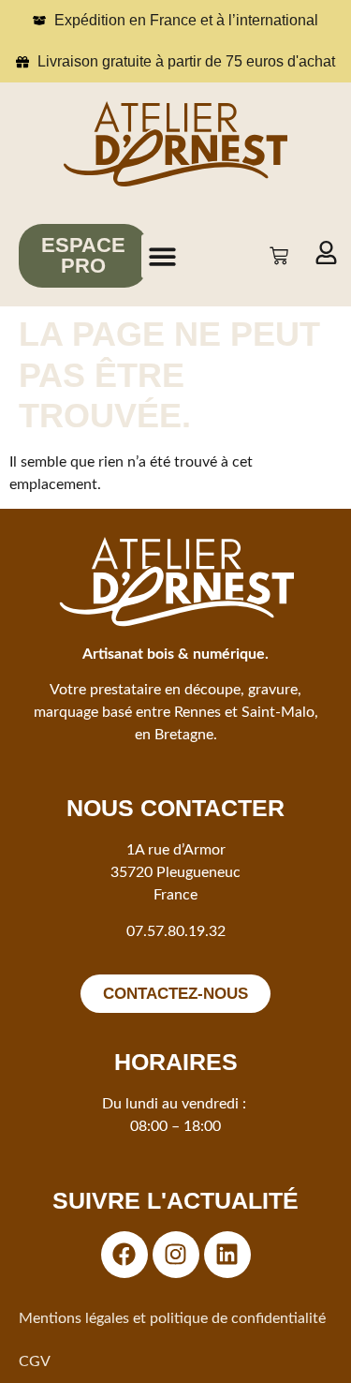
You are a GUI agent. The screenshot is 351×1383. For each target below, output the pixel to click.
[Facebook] (124, 1254)
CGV (35, 1361)
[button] (163, 256)
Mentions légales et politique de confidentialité (172, 1318)
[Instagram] (176, 1254)
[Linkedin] (227, 1254)
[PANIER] (279, 255)
